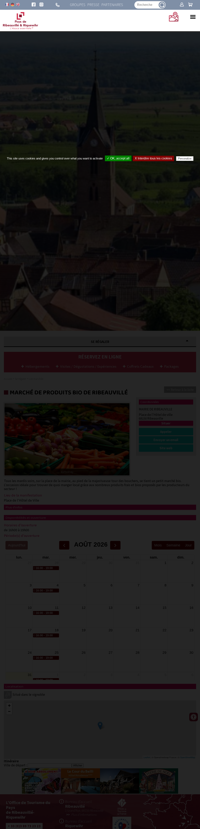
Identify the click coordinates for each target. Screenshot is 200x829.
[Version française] (7, 4)
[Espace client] (182, 5)
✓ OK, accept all (118, 158)
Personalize (184, 158)
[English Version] (18, 4)
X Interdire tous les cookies (153, 158)
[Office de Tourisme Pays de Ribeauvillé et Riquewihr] (20, 28)
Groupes (77, 5)
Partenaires (112, 5)
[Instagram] (41, 5)
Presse (93, 5)
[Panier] (190, 5)
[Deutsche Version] (12, 4)
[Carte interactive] (174, 20)
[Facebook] (34, 5)
